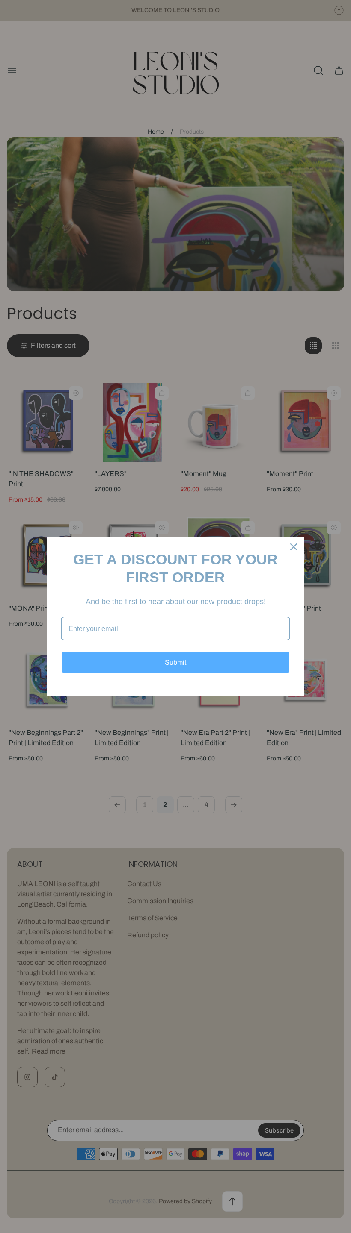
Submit (175, 662)
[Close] (293, 547)
